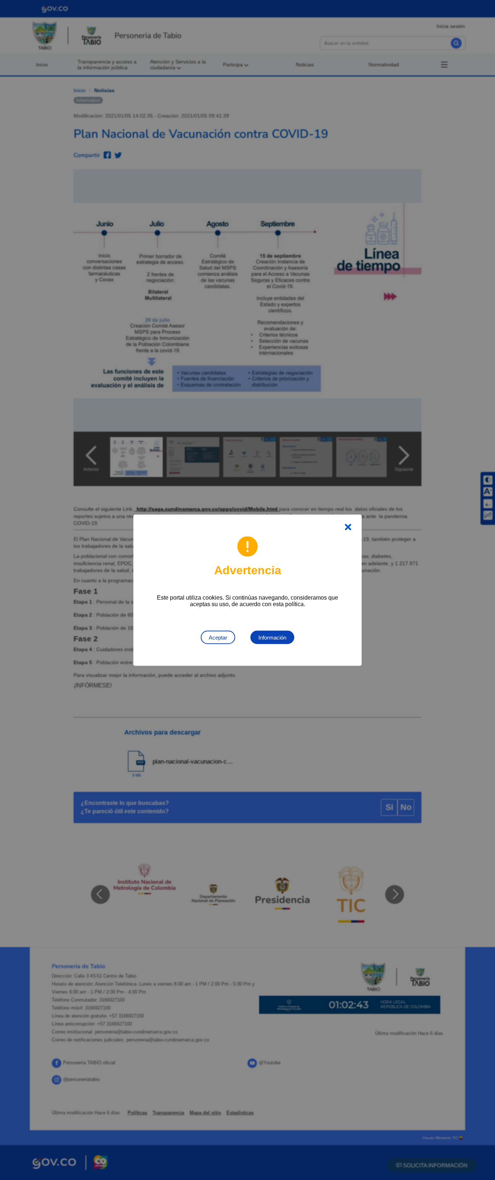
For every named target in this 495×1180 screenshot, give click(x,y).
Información (272, 637)
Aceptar (218, 637)
